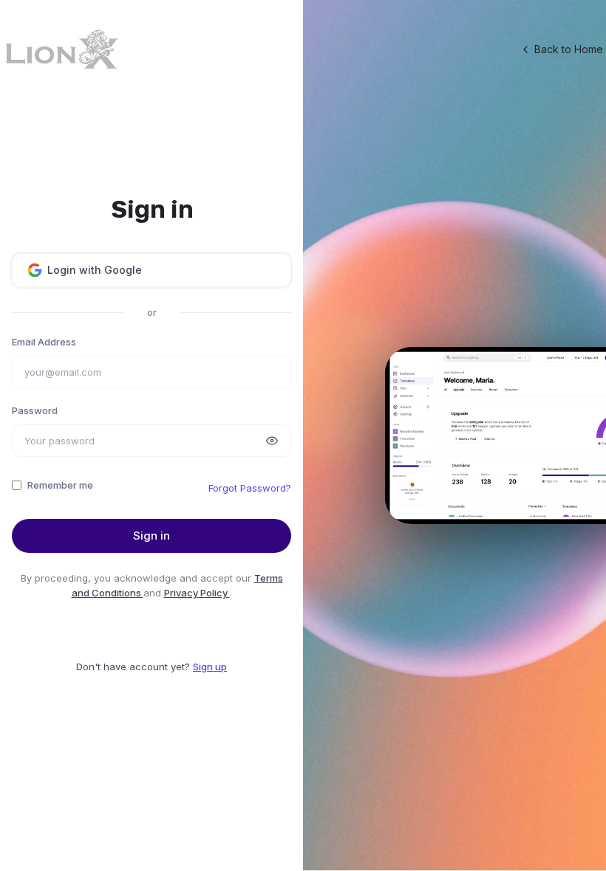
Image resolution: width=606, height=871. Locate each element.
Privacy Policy (197, 593)
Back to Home (568, 49)
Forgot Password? (249, 488)
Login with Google (94, 270)
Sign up (210, 666)
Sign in (151, 536)
